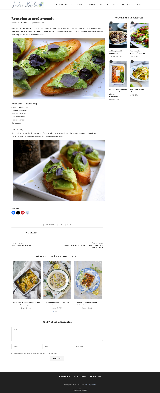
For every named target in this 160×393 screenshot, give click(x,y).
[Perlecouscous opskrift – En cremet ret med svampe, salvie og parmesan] (57, 280)
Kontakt (139, 4)
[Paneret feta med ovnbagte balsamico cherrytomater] (88, 280)
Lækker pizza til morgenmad (115, 52)
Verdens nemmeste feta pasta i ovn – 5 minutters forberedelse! (118, 93)
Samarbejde (104, 4)
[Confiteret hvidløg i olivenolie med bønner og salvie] (27, 280)
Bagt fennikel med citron (137, 91)
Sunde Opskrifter (63, 4)
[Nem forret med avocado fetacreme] (139, 35)
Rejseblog (126, 4)
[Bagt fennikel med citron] (139, 74)
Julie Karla (23, 23)
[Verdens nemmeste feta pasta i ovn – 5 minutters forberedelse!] (118, 74)
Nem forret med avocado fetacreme (137, 52)
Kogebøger (81, 4)
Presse (116, 4)
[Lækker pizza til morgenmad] (118, 35)
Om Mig (92, 4)
